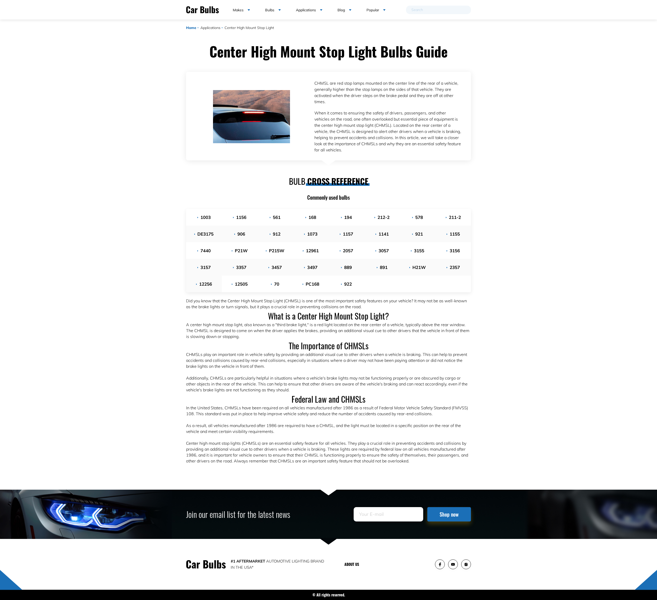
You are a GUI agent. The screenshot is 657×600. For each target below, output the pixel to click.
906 (241, 234)
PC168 (312, 284)
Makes (238, 10)
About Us (351, 564)
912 (277, 234)
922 (348, 284)
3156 (455, 250)
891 (384, 267)
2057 (348, 250)
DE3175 (205, 234)
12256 (205, 284)
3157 (205, 267)
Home (191, 27)
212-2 (384, 217)
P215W (276, 250)
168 (312, 217)
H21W (419, 267)
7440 (205, 250)
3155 (419, 250)
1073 (312, 234)
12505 (241, 284)
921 (419, 234)
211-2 (455, 217)
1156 (241, 217)
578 (419, 217)
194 (348, 217)
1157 (348, 234)
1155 (455, 234)
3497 (312, 267)
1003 (205, 217)
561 (277, 217)
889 (348, 267)
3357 (241, 267)
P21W (241, 250)
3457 (277, 267)
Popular (372, 10)
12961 (312, 250)
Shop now (449, 514)
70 (276, 284)
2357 (455, 267)
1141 (384, 234)
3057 (384, 250)
